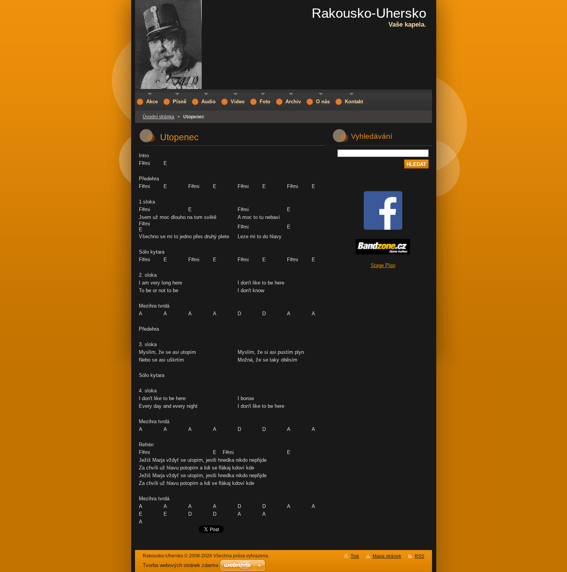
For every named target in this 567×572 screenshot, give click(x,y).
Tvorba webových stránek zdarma (180, 565)
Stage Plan (383, 265)
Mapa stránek (387, 556)
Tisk (355, 556)
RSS (419, 556)
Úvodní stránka (158, 116)
